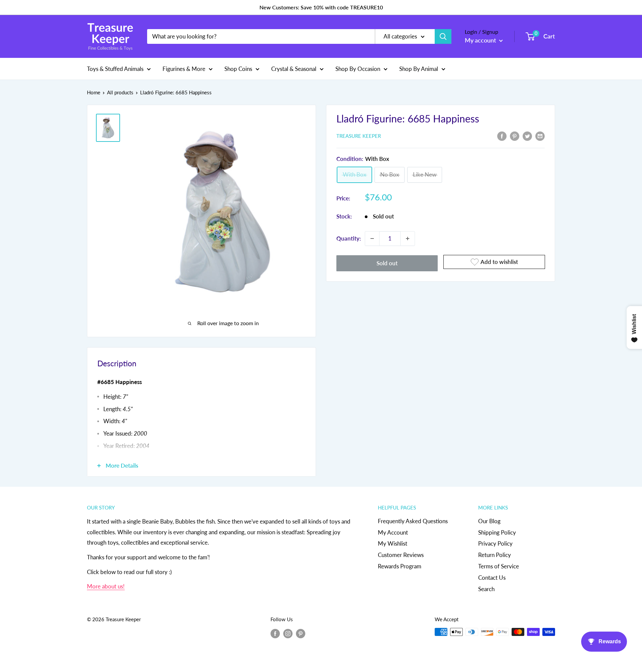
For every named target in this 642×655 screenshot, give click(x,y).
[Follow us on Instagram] (288, 633)
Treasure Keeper (358, 136)
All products (120, 92)
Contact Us (492, 577)
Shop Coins (238, 68)
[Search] (443, 36)
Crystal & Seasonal (293, 68)
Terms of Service (498, 566)
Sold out (387, 263)
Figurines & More (184, 68)
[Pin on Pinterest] (514, 135)
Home (93, 92)
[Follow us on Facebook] (275, 633)
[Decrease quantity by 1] (372, 238)
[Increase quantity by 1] (408, 238)
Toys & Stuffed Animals (115, 68)
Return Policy (494, 554)
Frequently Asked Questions (413, 521)
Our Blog (489, 521)
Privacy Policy (495, 543)
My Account (393, 532)
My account (481, 40)
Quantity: (348, 238)
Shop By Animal (418, 68)
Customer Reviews (401, 554)
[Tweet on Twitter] (527, 135)
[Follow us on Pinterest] (300, 633)
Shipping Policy (497, 532)
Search (486, 588)
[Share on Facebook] (502, 135)
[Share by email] (540, 135)
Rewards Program (399, 566)
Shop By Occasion (357, 68)
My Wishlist (392, 543)
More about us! (106, 586)
